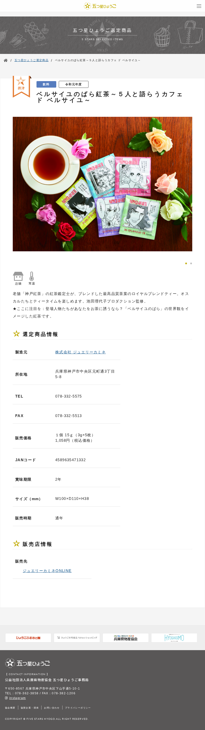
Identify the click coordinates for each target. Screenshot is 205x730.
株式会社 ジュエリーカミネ (80, 352)
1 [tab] (186, 262)
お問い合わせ (52, 708)
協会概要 (10, 708)
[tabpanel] (102, 184)
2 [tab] (191, 262)
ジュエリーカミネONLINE (47, 571)
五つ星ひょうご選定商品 (31, 60)
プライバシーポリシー (78, 708)
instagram (17, 698)
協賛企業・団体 (30, 708)
